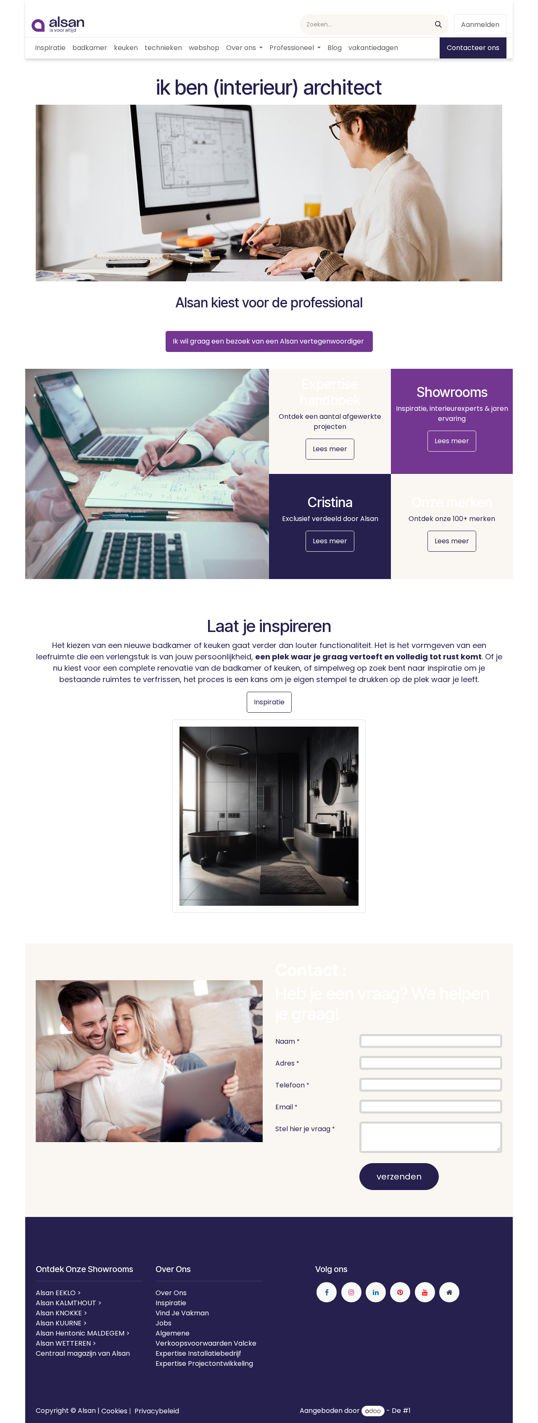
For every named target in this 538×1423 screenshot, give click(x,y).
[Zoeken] (438, 24)
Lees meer (330, 449)
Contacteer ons (473, 48)
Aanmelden (480, 24)
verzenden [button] (399, 1176)
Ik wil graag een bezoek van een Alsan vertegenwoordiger (269, 341)
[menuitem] (50, 48)
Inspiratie (269, 702)
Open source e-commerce (457, 1411)
